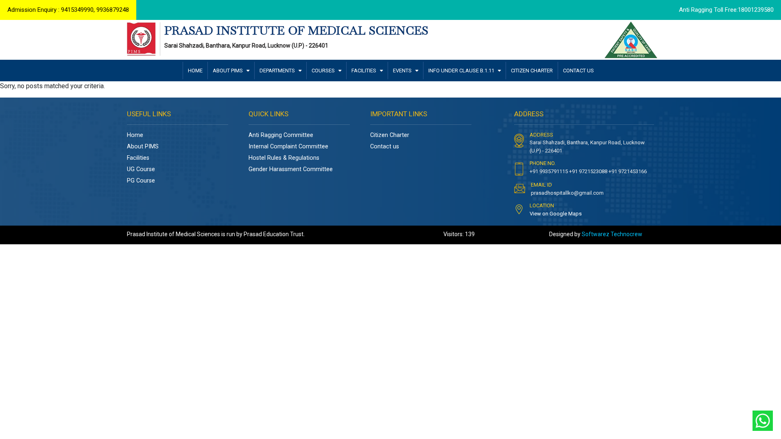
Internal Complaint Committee (288, 146)
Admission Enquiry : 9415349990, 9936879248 (68, 9)
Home (135, 135)
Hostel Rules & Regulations (284, 157)
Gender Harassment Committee (291, 169)
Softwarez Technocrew (612, 234)
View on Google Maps (556, 214)
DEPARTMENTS (278, 70)
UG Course (141, 169)
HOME (195, 70)
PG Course (141, 180)
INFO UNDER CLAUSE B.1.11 (461, 70)
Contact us (384, 146)
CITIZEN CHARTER (532, 70)
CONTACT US (578, 70)
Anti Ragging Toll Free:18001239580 (726, 9)
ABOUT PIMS (228, 70)
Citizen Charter (389, 135)
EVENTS (403, 70)
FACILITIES (364, 70)
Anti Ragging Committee (281, 135)
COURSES (324, 70)
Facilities (138, 157)
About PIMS (143, 146)
